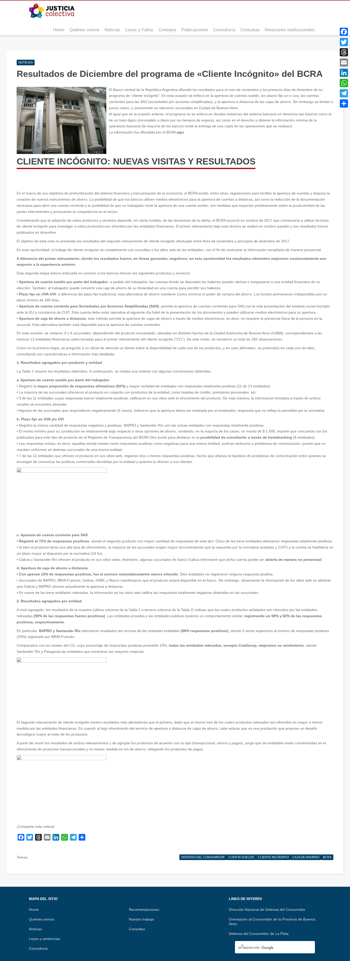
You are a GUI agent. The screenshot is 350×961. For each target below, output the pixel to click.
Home (58, 29)
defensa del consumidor (203, 857)
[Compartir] (344, 103)
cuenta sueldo (241, 857)
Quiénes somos (84, 29)
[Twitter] (344, 42)
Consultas (250, 29)
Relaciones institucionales (290, 29)
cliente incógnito (273, 857)
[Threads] (344, 52)
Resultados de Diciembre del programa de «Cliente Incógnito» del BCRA (170, 74)
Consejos (167, 29)
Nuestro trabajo (141, 919)
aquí (180, 132)
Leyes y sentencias (44, 939)
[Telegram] (344, 93)
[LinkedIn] (344, 73)
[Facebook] (344, 32)
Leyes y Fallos (139, 29)
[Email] (344, 62)
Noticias (112, 29)
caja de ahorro (305, 857)
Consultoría (224, 29)
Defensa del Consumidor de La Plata (259, 934)
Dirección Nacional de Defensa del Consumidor (267, 909)
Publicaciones (194, 29)
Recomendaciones (144, 909)
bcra (327, 857)
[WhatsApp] (344, 83)
